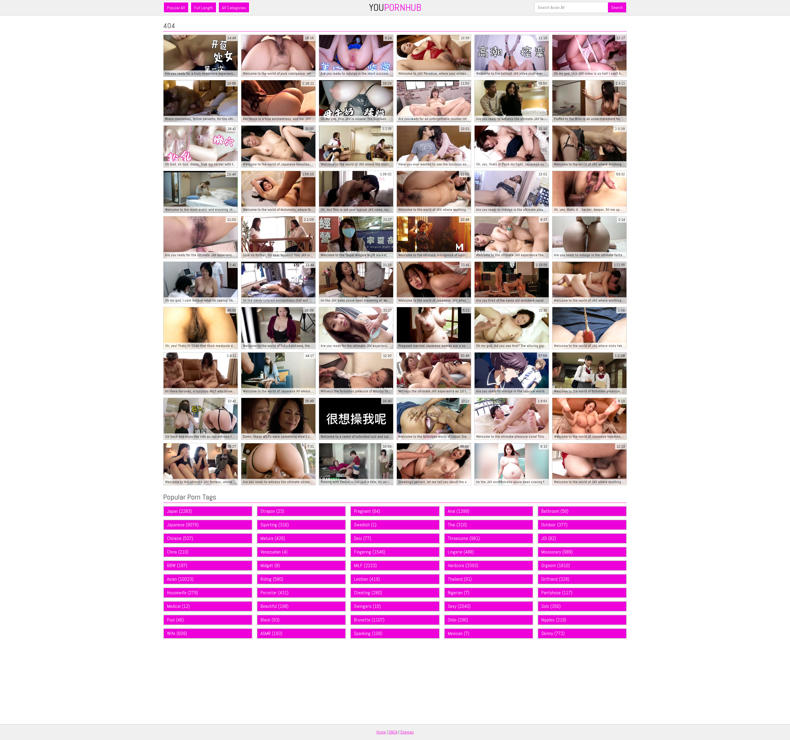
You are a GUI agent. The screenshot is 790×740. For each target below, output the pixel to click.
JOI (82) (548, 538)
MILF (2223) (365, 565)
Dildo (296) (458, 620)
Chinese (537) (180, 538)
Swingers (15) (367, 606)
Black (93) (270, 620)
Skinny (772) (553, 633)
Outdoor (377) (554, 524)
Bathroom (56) (554, 511)
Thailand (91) (460, 579)
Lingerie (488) (461, 552)
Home (381, 732)
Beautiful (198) (274, 606)
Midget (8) (270, 565)
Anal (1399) (458, 511)
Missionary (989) (557, 552)
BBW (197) (177, 565)
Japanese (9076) (183, 524)
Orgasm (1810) (555, 565)
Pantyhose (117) (556, 592)
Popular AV (176, 7)
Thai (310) (457, 524)
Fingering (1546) (369, 552)
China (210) (178, 552)
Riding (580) (271, 579)
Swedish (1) (365, 524)
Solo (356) (551, 606)
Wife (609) (177, 633)
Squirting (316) (274, 524)
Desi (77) (362, 538)
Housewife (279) (182, 592)
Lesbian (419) (367, 579)
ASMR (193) (271, 633)
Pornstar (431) (274, 592)
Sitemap (407, 732)
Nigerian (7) (458, 592)
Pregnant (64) (367, 511)
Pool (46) (175, 620)
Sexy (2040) (459, 606)
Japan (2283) (179, 511)
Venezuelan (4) (274, 552)
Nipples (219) (553, 620)
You (395, 7)
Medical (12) (178, 606)
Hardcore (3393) (463, 565)
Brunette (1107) (369, 620)
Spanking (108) (368, 633)
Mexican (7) (458, 633)
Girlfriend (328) (555, 579)
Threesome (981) (464, 538)
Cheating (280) (368, 592)
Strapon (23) (272, 511)
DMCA (393, 732)
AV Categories (234, 7)
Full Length (203, 7)
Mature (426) (272, 538)
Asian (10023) (180, 579)
